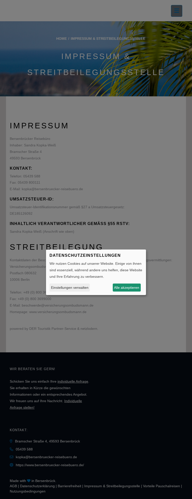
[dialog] (96, 272)
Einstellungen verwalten (69, 288)
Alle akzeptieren (126, 288)
